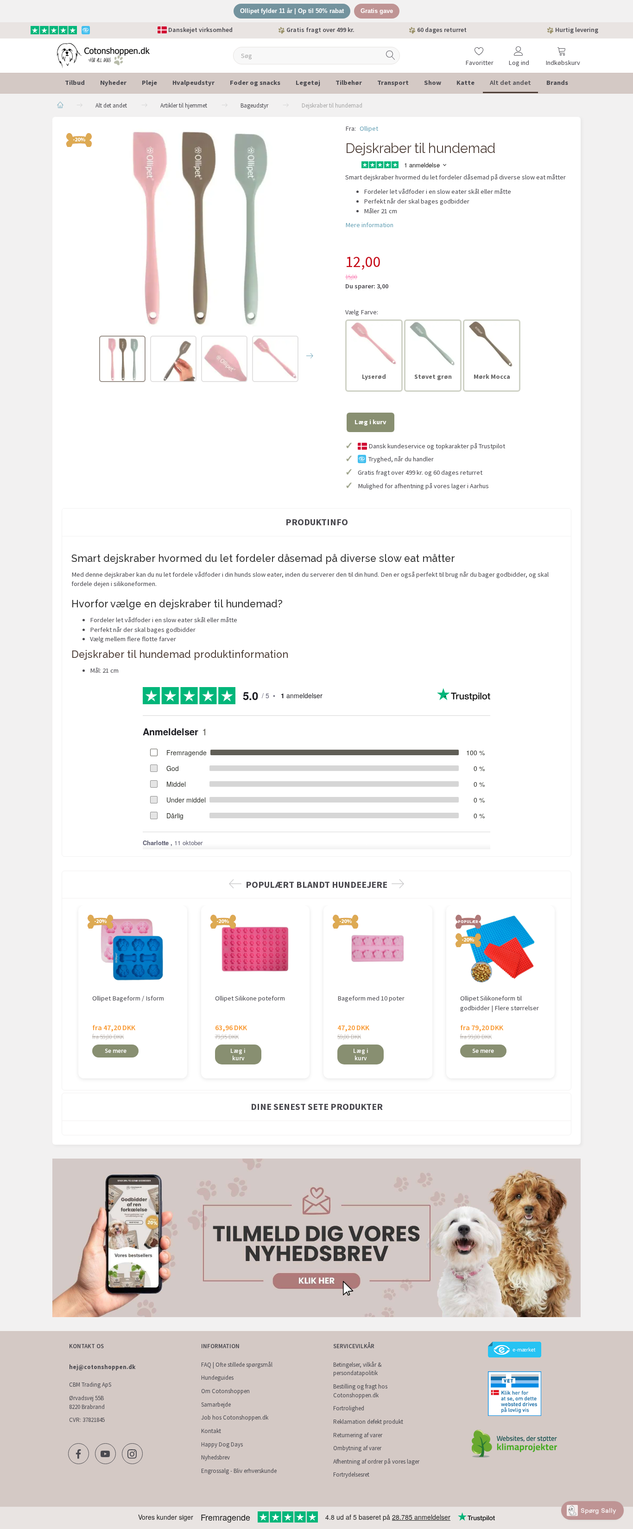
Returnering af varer (357, 1435)
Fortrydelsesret (351, 1474)
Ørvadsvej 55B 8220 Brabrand (87, 1402)
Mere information (369, 225)
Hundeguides (217, 1378)
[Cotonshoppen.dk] (103, 54)
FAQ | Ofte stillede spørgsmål (236, 1365)
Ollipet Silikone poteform (250, 998)
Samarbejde (216, 1404)
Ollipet (369, 128)
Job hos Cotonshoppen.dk (234, 1417)
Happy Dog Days (222, 1444)
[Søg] (390, 55)
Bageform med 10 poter (371, 998)
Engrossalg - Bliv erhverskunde (239, 1471)
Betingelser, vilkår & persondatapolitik (357, 1369)
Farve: (361, 312)
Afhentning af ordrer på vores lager (376, 1461)
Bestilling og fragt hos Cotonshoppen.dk (360, 1390)
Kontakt (211, 1431)
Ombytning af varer (357, 1448)
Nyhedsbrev (215, 1457)
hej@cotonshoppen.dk (102, 1367)
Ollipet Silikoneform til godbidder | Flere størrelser (499, 1003)
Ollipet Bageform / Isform (128, 998)
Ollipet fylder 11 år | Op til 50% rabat (292, 10)
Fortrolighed (348, 1408)
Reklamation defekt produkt (368, 1422)
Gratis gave (377, 10)
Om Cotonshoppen (225, 1391)
